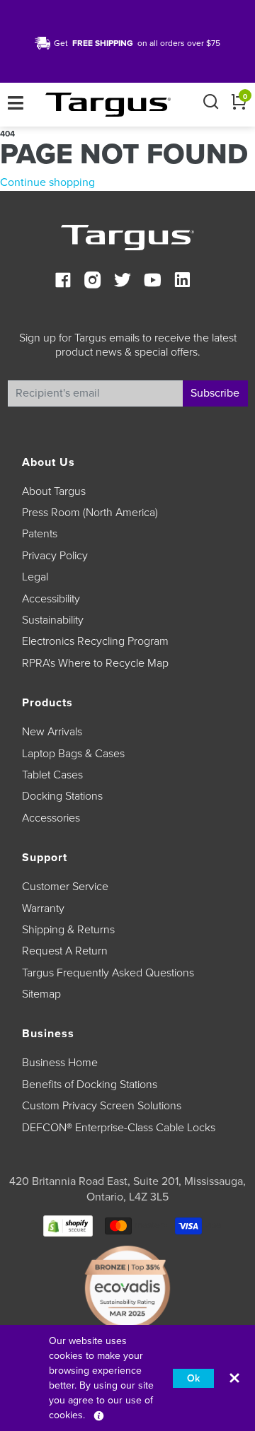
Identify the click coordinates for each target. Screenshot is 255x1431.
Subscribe (215, 393)
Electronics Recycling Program (95, 641)
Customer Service (65, 887)
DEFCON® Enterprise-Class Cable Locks (118, 1128)
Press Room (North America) (90, 513)
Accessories (51, 818)
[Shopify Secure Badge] (68, 1225)
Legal (35, 577)
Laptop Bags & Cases (73, 754)
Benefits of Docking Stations (89, 1084)
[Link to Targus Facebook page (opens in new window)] (63, 281)
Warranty (43, 908)
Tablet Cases (52, 775)
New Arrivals (52, 732)
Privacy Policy (55, 556)
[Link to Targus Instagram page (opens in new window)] (93, 281)
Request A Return (65, 951)
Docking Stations (62, 796)
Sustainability (53, 620)
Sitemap (41, 994)
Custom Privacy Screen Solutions (101, 1106)
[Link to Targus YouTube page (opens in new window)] (152, 281)
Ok (193, 1378)
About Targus (54, 491)
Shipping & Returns (68, 930)
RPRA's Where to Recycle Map (95, 663)
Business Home (60, 1063)
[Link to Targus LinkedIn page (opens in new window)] (182, 281)
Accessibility (51, 599)
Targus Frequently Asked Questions (108, 973)
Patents (39, 534)
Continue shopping (47, 182)
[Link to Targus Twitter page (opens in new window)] (122, 281)
